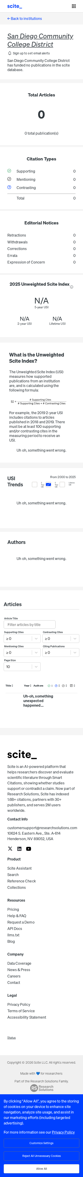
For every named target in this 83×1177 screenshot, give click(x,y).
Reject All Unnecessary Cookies (41, 1156)
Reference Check (21, 881)
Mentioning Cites (14, 646)
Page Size (10, 660)
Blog (11, 941)
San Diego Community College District (40, 40)
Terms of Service (21, 1010)
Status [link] (11, 1038)
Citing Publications (54, 646)
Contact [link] (13, 982)
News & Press (18, 969)
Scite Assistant (19, 868)
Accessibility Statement (26, 1017)
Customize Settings (41, 1143)
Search (13, 874)
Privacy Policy (18, 1004)
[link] (10, 849)
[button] (28, 53)
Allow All (41, 1168)
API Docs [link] (14, 928)
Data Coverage (19, 963)
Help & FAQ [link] (16, 915)
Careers (14, 976)
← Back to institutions (24, 18)
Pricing (13, 909)
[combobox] (6, 638)
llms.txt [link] (13, 934)
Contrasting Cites (53, 632)
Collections (16, 887)
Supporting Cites (14, 632)
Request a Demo (21, 922)
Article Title (11, 618)
